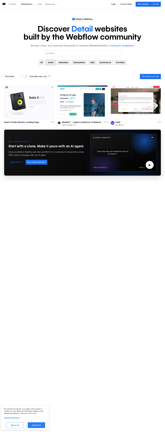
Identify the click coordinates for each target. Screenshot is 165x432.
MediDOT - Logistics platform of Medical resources (82, 122)
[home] (4, 4)
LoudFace (119, 125)
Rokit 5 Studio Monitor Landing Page (21, 122)
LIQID (117, 122)
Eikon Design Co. (69, 125)
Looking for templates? (121, 45)
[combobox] (12, 76)
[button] (13, 4)
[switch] (25, 76)
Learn (40, 4)
